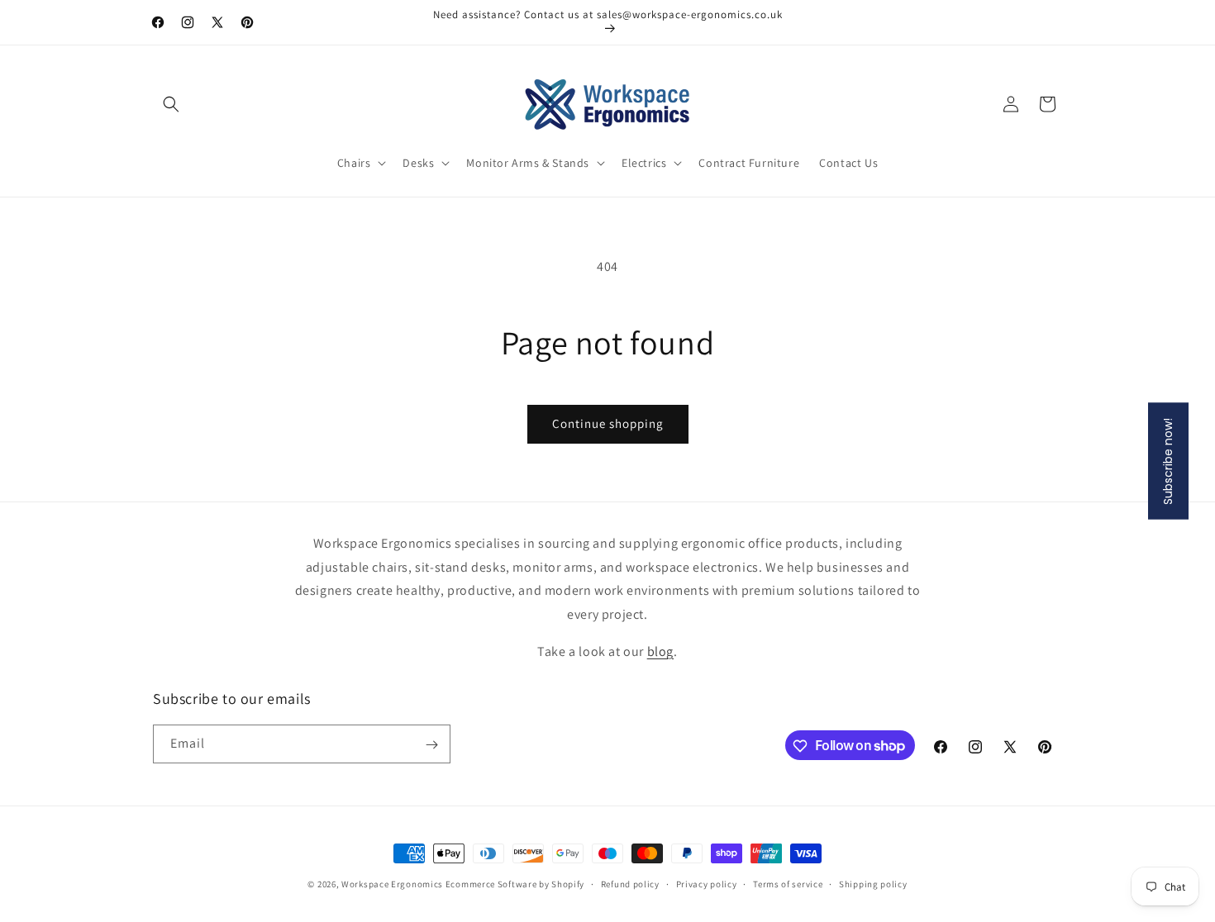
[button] (171, 104)
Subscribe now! (1168, 461)
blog (660, 651)
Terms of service (787, 883)
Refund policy (630, 883)
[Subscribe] (431, 744)
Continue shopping (608, 423)
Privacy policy (706, 883)
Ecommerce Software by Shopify (515, 884)
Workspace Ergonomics (392, 884)
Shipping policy (873, 883)
